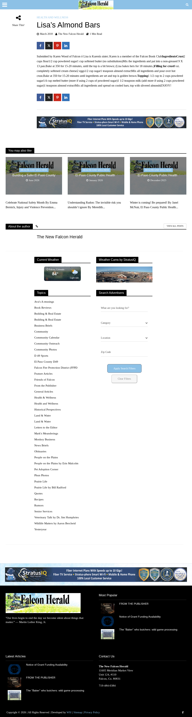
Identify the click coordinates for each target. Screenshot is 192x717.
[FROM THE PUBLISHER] (108, 608)
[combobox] (124, 323)
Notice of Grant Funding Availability (140, 616)
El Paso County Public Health (95, 175)
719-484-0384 (107, 685)
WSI (69, 712)
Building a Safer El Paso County (33, 175)
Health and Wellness (52, 17)
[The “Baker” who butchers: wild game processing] (108, 633)
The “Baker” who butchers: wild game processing (148, 629)
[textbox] (105, 323)
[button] (96, 574)
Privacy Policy (92, 712)
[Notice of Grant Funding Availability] (108, 620)
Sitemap (78, 712)
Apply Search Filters (124, 368)
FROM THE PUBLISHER (134, 603)
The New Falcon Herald (71, 34)
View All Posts (175, 226)
